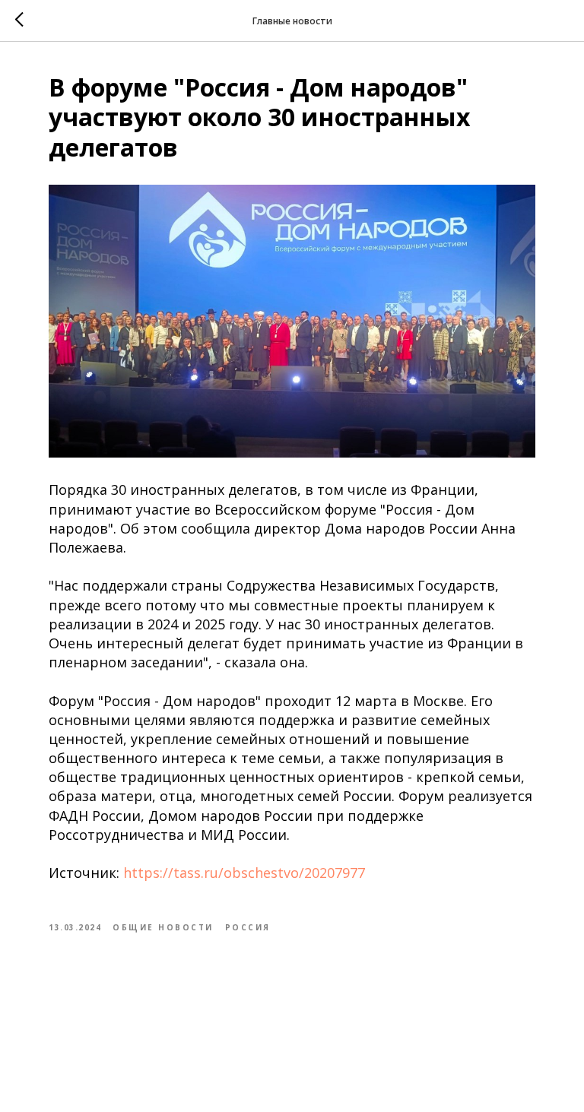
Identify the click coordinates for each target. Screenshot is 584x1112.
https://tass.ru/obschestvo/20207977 (244, 872)
